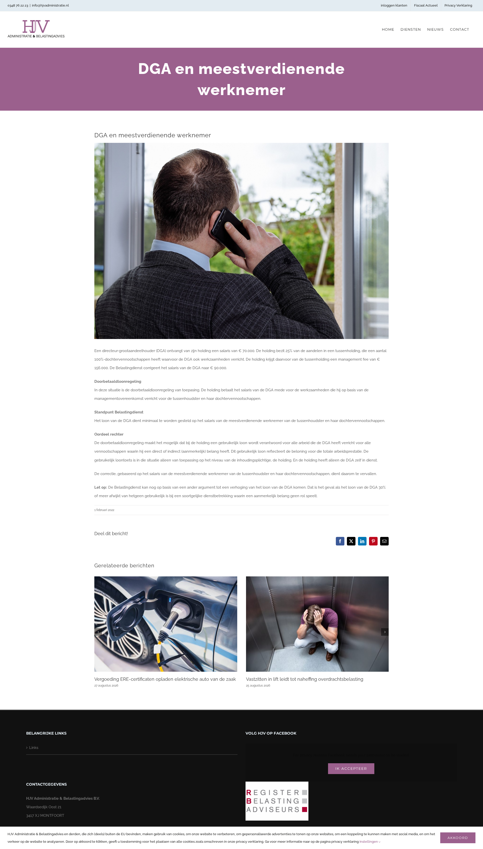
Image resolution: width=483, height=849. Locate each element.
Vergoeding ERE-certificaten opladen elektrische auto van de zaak (165, 679)
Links (33, 747)
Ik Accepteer (351, 768)
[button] (98, 632)
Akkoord (458, 838)
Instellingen (369, 841)
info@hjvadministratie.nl (50, 5)
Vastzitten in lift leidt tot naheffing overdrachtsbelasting (304, 679)
